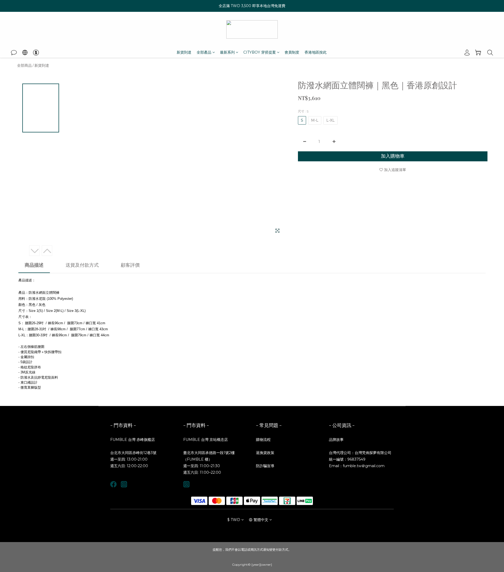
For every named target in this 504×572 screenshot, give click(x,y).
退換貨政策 (265, 452)
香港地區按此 (315, 52)
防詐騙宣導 (265, 465)
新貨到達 (184, 52)
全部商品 (24, 65)
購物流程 (263, 439)
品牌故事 (336, 439)
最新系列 (227, 52)
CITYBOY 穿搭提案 (259, 52)
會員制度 (292, 52)
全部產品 (204, 52)
